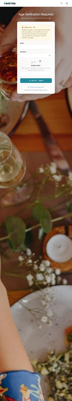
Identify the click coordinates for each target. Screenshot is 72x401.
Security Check (36, 65)
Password (23, 52)
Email (22, 43)
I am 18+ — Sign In (37, 80)
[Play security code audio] (40, 61)
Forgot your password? (37, 87)
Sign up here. (43, 90)
